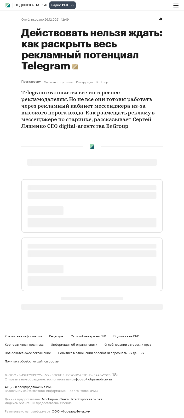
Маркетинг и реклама (58, 81)
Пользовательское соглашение (28, 352)
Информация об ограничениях (74, 344)
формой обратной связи (93, 378)
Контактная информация (23, 335)
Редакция (56, 335)
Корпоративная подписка (24, 344)
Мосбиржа (50, 398)
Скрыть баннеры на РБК (88, 335)
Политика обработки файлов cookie (32, 360)
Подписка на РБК (126, 335)
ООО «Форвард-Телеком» (71, 410)
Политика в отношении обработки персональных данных (101, 352)
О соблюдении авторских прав (127, 344)
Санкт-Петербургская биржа (80, 398)
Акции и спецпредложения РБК (28, 386)
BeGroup (102, 81)
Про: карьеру (31, 81)
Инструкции (84, 81)
